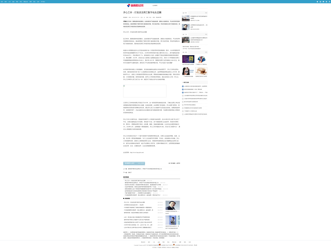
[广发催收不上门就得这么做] (201, 59)
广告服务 (159, 247)
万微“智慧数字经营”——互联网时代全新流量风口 (138, 193)
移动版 (177, 247)
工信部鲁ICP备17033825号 (167, 245)
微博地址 (326, 1)
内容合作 (169, 247)
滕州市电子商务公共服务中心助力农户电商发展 (136, 219)
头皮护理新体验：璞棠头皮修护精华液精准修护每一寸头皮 (140, 186)
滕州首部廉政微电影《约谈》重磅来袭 (193, 89)
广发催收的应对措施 (188, 76)
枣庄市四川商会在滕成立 (190, 104)
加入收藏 (317, 1)
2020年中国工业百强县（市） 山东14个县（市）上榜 (138, 225)
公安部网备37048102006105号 (182, 245)
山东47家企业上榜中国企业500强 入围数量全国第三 (138, 227)
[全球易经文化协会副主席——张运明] (173, 205)
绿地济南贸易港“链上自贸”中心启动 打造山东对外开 (138, 222)
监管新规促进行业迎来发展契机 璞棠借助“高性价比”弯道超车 (141, 191)
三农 (9, 1)
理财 (17, 1)
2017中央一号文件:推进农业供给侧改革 (192, 48)
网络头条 (26, 1)
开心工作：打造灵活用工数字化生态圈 (135, 180)
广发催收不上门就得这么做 (190, 111)
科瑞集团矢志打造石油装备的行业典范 (193, 108)
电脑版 (173, 247)
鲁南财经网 (156, 245)
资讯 (34, 1)
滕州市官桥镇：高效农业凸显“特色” (191, 46)
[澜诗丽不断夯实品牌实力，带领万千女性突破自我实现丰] (173, 220)
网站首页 (143, 242)
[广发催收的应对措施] (188, 71)
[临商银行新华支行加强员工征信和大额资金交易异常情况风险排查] (201, 71)
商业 (21, 1)
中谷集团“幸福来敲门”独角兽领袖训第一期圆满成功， (138, 207)
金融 (13, 1)
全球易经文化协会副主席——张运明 (133, 205)
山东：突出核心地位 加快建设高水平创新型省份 (137, 217)
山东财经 (155, 5)
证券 (38, 1)
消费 (30, 1)
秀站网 (195, 245)
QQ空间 (329, 1)
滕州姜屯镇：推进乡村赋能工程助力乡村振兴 (136, 212)
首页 (2, 1)
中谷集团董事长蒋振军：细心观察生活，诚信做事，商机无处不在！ (143, 195)
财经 (6, 1)
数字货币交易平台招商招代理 (191, 101)
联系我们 (164, 247)
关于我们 (43, 1)
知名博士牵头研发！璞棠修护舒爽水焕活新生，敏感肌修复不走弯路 (143, 184)
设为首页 (320, 1)
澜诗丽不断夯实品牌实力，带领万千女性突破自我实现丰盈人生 (145, 168)
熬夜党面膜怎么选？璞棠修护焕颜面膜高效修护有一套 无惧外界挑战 (143, 189)
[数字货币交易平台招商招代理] (188, 59)
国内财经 (125, 17)
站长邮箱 (323, 1)
